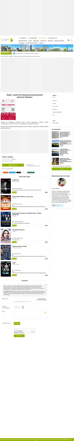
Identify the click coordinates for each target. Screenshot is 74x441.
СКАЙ (13, 263)
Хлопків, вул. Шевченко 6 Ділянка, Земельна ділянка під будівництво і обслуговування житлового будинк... (66, 142)
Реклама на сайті (23, 40)
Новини (23, 38)
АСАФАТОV (15, 180)
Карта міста (43, 40)
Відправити (19, 335)
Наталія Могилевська (18, 229)
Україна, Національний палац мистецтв (22, 223)
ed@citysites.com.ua (59, 206)
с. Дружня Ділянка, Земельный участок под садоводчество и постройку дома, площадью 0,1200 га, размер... (65, 152)
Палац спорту (16, 239)
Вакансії (41, 42)
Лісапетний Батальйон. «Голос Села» (22, 196)
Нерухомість (36, 40)
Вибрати (18, 323)
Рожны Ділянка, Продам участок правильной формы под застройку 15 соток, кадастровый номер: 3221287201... (65, 134)
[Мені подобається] (45, 192)
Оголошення (22, 42)
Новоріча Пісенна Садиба (19, 246)
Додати (61, 168)
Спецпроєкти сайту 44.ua (32, 42)
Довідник (33, 38)
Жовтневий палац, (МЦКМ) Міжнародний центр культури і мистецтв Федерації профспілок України (32, 206)
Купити (13, 192)
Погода (30, 40)
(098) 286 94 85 (59, 204)
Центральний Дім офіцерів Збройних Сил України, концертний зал (27, 189)
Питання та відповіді (59, 40)
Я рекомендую (13, 165)
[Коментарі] (47, 192)
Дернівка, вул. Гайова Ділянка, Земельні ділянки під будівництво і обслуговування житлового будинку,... (66, 160)
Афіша (43, 38)
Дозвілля (53, 38)
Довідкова (50, 40)
